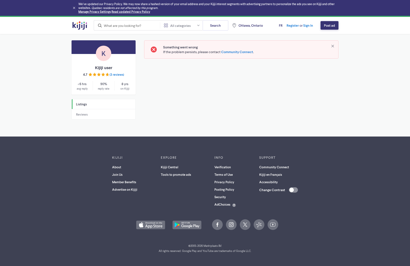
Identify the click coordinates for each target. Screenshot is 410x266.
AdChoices (222, 204)
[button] (150, 225)
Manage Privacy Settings (94, 11)
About (116, 167)
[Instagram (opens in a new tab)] (231, 224)
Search (215, 25)
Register (293, 25)
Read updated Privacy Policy (130, 11)
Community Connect (237, 52)
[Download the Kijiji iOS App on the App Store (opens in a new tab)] (150, 225)
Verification (222, 167)
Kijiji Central (169, 167)
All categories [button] (180, 25)
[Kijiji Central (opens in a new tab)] (259, 224)
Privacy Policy (224, 182)
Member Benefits (124, 182)
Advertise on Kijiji (124, 189)
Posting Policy (224, 189)
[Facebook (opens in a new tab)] (217, 224)
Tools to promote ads (176, 174)
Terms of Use (223, 174)
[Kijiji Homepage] (80, 25)
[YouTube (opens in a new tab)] (273, 224)
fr (281, 25)
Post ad (329, 25)
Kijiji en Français (270, 174)
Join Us (117, 174)
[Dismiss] (332, 46)
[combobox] (127, 25)
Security (220, 197)
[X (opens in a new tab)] (245, 224)
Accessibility (268, 182)
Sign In (308, 25)
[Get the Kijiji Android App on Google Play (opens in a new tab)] (187, 225)
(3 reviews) (117, 74)
